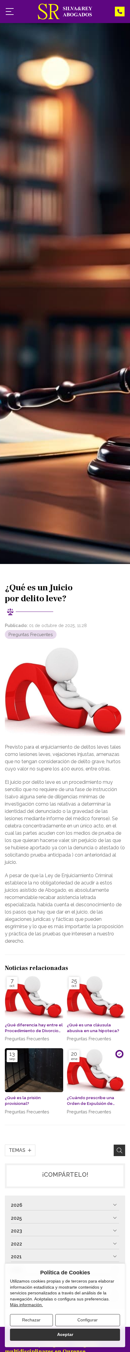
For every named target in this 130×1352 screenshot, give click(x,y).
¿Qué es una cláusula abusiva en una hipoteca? (93, 1027)
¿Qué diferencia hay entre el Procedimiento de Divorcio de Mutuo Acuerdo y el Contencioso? (34, 1028)
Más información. (26, 1304)
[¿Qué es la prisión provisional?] (34, 1070)
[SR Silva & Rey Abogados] (65, 11)
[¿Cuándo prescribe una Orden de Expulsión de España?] (96, 1070)
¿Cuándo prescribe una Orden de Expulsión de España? (90, 1100)
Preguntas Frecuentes (30, 634)
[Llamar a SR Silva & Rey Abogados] (120, 11)
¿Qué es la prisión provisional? (23, 1100)
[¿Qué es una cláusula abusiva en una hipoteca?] (96, 997)
